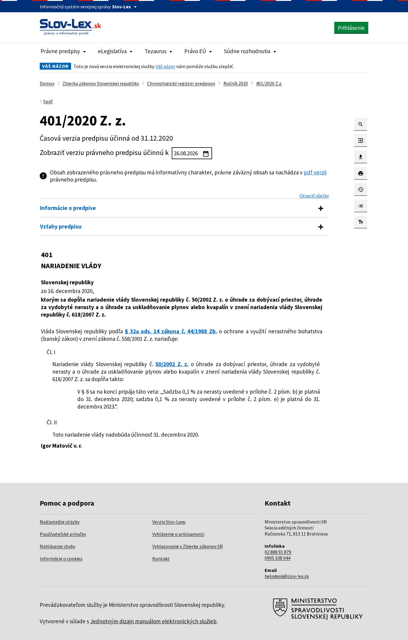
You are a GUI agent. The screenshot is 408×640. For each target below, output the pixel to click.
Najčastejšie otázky (59, 522)
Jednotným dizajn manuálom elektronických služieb (153, 621)
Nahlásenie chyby (57, 546)
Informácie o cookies (61, 558)
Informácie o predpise (68, 207)
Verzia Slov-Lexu (168, 522)
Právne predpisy (60, 51)
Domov (47, 83)
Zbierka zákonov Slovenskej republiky (100, 83)
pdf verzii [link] (315, 172)
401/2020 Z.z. (269, 83)
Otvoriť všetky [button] (314, 196)
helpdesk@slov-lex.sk (287, 576)
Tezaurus (155, 51)
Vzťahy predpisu (61, 226)
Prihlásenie (351, 27)
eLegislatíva (112, 51)
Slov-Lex (121, 7)
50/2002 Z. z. (171, 364)
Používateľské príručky (63, 534)
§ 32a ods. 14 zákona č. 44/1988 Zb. (171, 331)
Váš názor (165, 66)
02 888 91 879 (278, 552)
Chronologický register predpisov (181, 83)
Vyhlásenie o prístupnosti (178, 534)
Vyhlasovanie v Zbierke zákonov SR (187, 546)
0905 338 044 (277, 558)
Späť (48, 101)
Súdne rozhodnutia (247, 51)
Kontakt (161, 558)
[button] (360, 124)
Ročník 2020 (235, 83)
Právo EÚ (195, 51)
